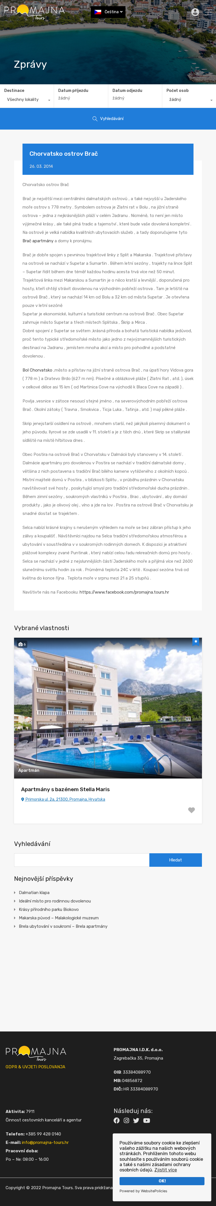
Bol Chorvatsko (37, 370)
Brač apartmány (38, 240)
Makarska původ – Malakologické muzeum (59, 917)
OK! (162, 1181)
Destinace (14, 90)
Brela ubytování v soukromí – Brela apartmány (63, 926)
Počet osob (177, 90)
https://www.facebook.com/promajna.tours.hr (124, 592)
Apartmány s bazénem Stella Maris (65, 789)
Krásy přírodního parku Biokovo (49, 909)
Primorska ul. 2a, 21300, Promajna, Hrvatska (65, 799)
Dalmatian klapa (34, 892)
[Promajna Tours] (34, 17)
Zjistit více (165, 1170)
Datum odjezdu (127, 91)
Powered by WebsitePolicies (143, 1191)
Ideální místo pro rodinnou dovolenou (55, 901)
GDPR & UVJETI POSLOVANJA (35, 1066)
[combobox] (27, 101)
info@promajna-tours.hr (45, 1142)
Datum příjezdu (73, 91)
